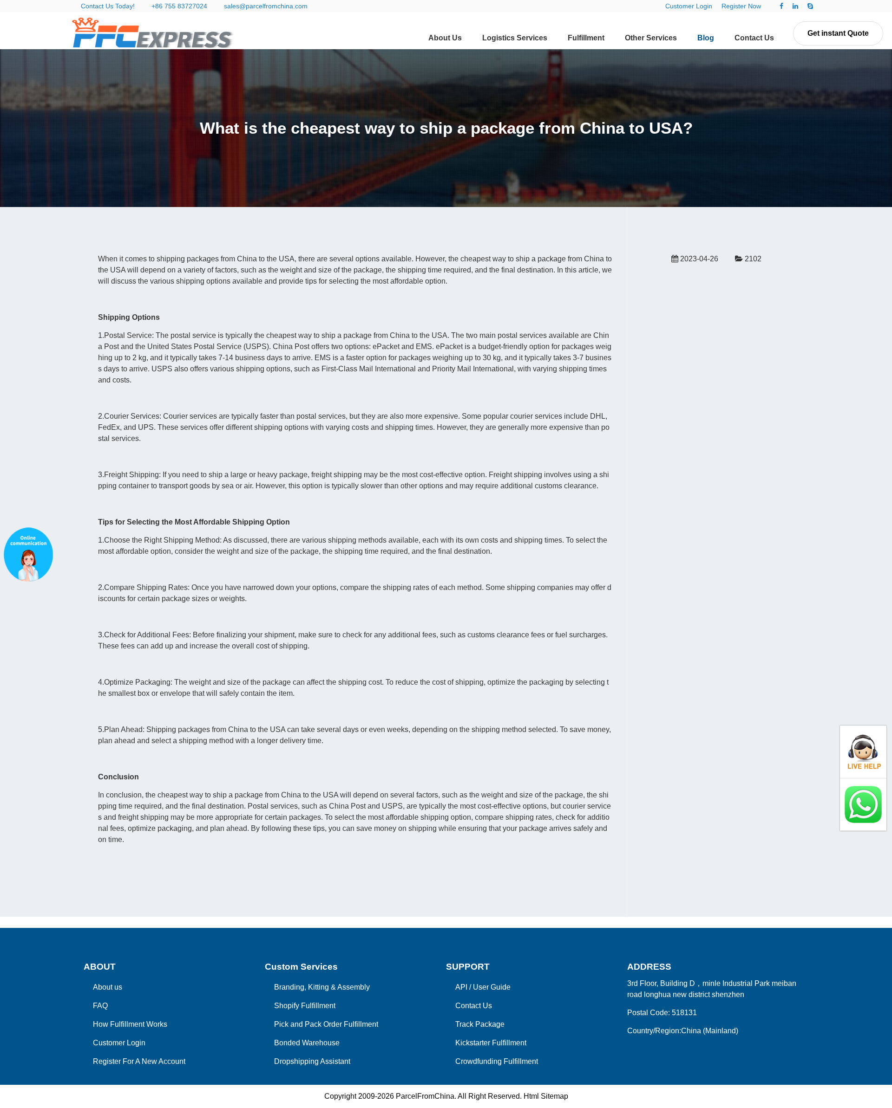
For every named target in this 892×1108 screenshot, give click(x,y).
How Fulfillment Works (130, 1024)
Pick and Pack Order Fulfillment (326, 1024)
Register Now (741, 6)
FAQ (100, 1006)
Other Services (651, 38)
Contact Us (754, 38)
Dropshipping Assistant (312, 1061)
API (461, 987)
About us (107, 987)
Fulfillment (586, 38)
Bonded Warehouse (307, 1043)
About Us (445, 38)
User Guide (492, 987)
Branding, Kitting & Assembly (322, 987)
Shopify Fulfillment (304, 1006)
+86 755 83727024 (179, 6)
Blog (705, 38)
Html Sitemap (546, 1096)
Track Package (480, 1024)
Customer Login (688, 6)
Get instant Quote (838, 33)
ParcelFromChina (425, 1096)
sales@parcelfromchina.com (266, 6)
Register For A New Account (139, 1061)
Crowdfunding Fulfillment (496, 1061)
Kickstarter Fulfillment (490, 1043)
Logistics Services (514, 38)
